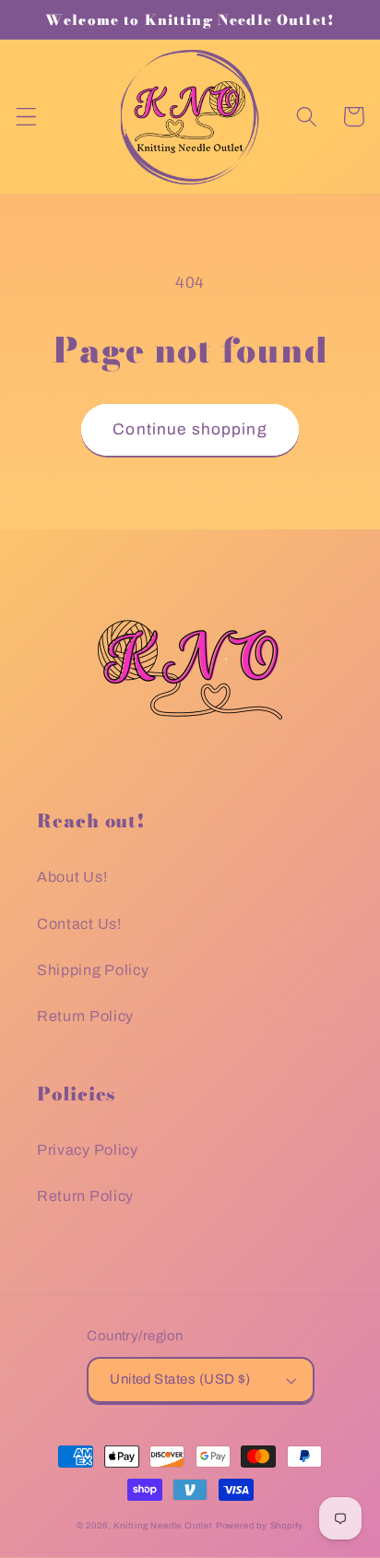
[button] (26, 116)
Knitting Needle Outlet (163, 1525)
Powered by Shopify (260, 1525)
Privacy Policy (87, 1150)
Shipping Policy (92, 970)
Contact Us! (79, 924)
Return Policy (85, 1016)
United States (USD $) (180, 1379)
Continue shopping (190, 429)
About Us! (72, 877)
